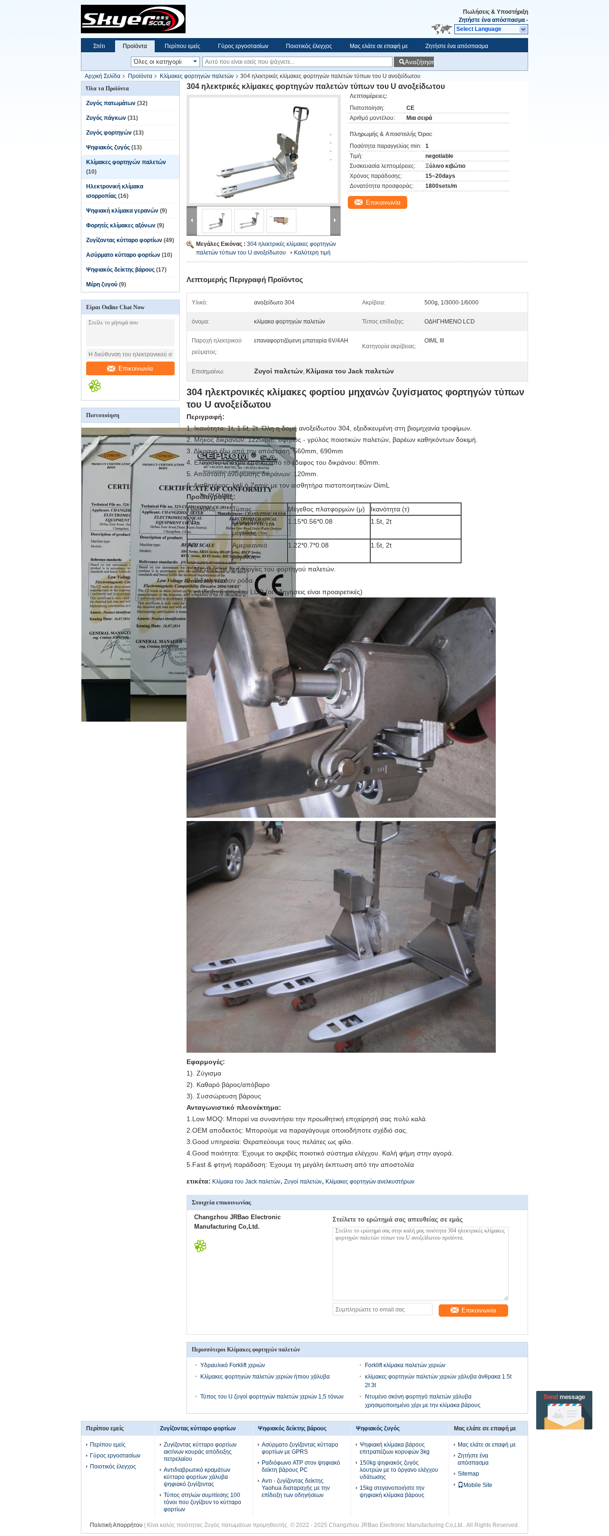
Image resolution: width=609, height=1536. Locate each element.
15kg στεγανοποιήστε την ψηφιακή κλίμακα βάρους (392, 1491)
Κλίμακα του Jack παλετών (246, 1181)
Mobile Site (477, 1485)
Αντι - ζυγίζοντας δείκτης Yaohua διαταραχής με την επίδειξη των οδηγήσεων (296, 1487)
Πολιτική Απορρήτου (116, 1525)
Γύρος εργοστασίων (243, 46)
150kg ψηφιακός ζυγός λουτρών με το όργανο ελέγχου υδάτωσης (399, 1469)
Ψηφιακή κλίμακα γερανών (122, 210)
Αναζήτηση (419, 62)
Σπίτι (99, 46)
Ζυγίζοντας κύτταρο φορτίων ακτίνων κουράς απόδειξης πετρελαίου (200, 1451)
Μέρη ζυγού (102, 284)
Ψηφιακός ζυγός (108, 147)
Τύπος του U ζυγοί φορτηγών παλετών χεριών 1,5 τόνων (272, 1396)
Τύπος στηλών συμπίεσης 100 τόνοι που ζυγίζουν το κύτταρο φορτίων (202, 1502)
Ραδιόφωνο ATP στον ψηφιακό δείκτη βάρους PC (301, 1466)
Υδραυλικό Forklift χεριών (232, 1365)
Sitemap (468, 1473)
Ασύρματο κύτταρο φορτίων (123, 255)
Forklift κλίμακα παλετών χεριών (405, 1365)
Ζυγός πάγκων (106, 118)
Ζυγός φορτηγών (109, 132)
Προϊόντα (135, 46)
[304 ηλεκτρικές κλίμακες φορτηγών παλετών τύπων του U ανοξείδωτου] (263, 150)
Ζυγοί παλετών (303, 1181)
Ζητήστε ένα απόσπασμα (492, 20)
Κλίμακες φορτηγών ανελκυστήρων (369, 1181)
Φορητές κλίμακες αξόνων (121, 225)
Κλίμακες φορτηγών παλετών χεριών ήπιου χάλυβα (265, 1376)
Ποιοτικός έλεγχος (309, 46)
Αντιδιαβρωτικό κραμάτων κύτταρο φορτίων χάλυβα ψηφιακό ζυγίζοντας (197, 1477)
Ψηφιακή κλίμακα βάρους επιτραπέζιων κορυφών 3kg (395, 1448)
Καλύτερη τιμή (312, 252)
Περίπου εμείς (182, 46)
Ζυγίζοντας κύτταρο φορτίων (124, 240)
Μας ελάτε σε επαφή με (379, 46)
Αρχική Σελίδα (102, 76)
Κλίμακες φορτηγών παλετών (197, 76)
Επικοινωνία (135, 368)
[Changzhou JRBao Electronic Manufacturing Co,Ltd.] (177, 19)
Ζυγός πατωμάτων (111, 103)
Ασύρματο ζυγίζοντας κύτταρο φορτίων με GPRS (300, 1448)
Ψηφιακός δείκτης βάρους (120, 269)
